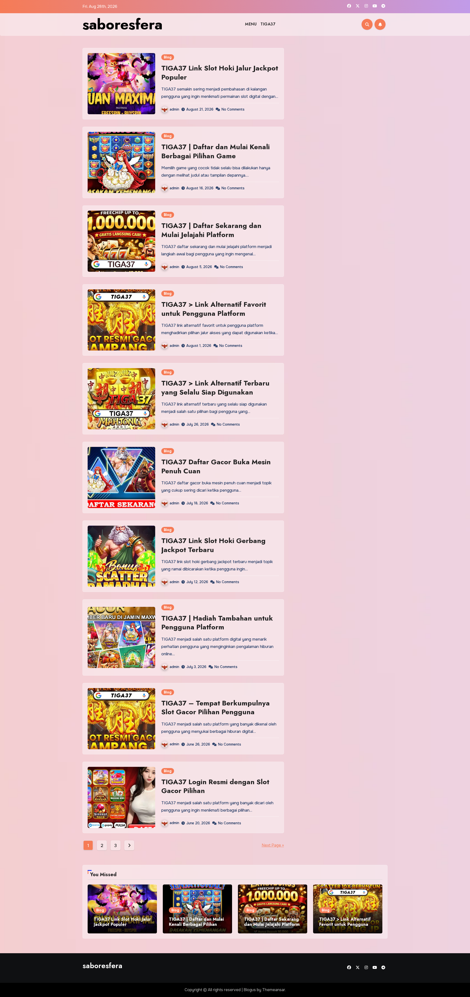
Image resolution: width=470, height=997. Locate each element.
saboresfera (122, 24)
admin (174, 109)
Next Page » (273, 845)
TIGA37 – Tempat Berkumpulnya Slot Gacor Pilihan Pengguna (215, 707)
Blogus (250, 989)
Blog (168, 57)
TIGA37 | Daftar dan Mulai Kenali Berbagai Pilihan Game (215, 151)
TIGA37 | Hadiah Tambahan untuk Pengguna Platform (217, 622)
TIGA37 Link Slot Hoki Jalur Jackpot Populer (219, 72)
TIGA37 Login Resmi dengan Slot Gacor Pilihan (215, 786)
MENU (251, 24)
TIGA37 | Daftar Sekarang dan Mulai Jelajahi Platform (211, 230)
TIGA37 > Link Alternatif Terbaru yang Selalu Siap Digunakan (215, 387)
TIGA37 (267, 24)
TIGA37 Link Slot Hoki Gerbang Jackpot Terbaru (213, 545)
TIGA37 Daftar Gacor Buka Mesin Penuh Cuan (216, 466)
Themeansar (273, 989)
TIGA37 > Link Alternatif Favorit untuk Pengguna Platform (213, 308)
